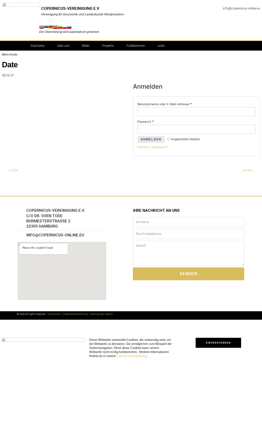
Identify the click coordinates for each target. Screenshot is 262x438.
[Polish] (64, 28)
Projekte (108, 46)
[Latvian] (55, 28)
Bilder (86, 46)
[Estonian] (46, 28)
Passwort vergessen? (152, 147)
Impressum (54, 314)
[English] (41, 28)
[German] (51, 28)
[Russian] (69, 28)
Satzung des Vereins (101, 314)
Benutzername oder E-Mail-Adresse (173, 103)
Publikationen (135, 46)
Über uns (63, 46)
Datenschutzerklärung (75, 314)
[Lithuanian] (60, 28)
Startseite (37, 46)
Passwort (154, 120)
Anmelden (151, 139)
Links (161, 46)
